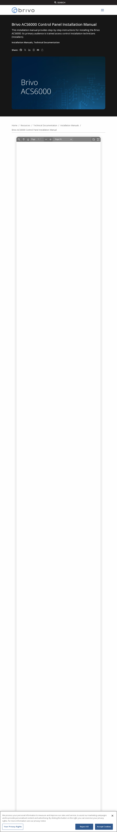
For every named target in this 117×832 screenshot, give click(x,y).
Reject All (84, 826)
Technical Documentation (47, 42)
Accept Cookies (104, 826)
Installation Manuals (22, 42)
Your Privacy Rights (13, 826)
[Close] (112, 816)
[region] (58, 821)
